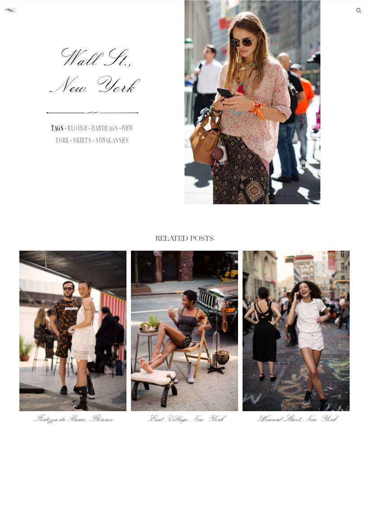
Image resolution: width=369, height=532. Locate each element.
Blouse (77, 128)
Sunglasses (112, 141)
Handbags (104, 128)
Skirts (82, 141)
